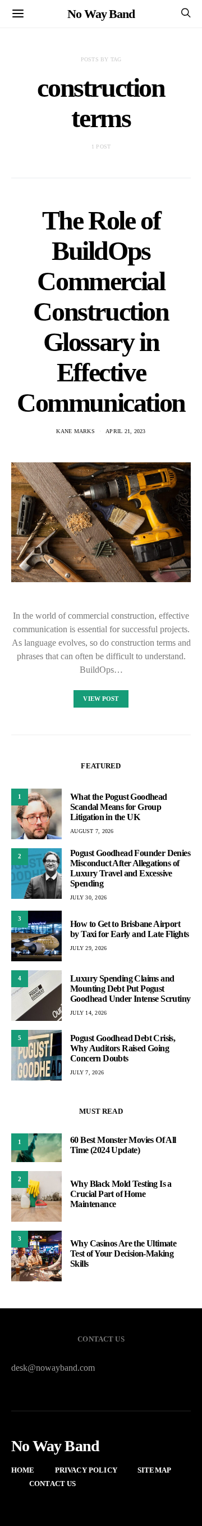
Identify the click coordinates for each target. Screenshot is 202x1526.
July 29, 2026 (88, 948)
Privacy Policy (86, 1470)
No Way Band (101, 14)
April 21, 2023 (125, 431)
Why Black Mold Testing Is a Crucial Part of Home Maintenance (121, 1194)
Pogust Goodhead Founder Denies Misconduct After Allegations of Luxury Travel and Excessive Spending (130, 868)
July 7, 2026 (87, 1072)
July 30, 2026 (88, 897)
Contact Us (52, 1483)
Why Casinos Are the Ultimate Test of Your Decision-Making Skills (123, 1253)
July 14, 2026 (88, 1013)
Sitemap (154, 1470)
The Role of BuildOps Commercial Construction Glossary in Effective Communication (101, 311)
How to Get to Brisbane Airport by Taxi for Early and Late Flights (129, 929)
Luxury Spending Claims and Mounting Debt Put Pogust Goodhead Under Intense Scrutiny (130, 988)
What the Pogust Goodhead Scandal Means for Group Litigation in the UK (118, 807)
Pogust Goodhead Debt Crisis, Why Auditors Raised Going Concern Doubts (122, 1048)
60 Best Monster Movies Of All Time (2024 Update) (123, 1145)
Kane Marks (75, 431)
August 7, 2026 (92, 831)
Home (23, 1470)
